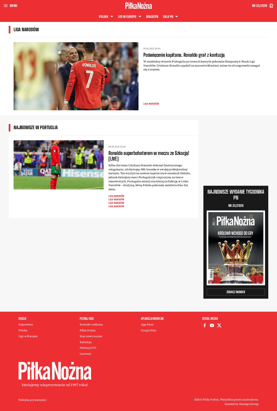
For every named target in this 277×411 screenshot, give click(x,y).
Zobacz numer (236, 292)
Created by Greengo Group (242, 404)
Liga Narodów (151, 103)
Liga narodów (116, 203)
